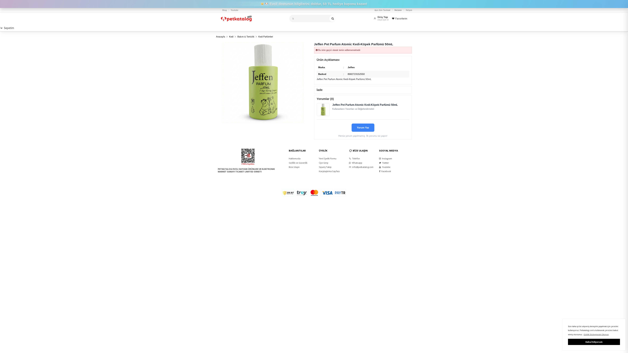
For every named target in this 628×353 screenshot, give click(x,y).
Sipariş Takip (325, 167)
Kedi (231, 36)
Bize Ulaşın (294, 167)
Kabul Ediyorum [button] (593, 341)
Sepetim (9, 28)
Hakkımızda (294, 158)
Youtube (234, 10)
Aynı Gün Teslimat (382, 10)
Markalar (398, 10)
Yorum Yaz (363, 127)
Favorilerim (401, 18)
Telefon (356, 158)
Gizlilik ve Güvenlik (298, 162)
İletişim (409, 10)
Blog (224, 10)
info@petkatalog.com (362, 167)
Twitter (385, 162)
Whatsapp (356, 162)
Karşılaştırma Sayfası (329, 171)
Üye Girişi (323, 162)
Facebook (386, 171)
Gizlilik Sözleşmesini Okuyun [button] (596, 334)
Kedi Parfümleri (265, 36)
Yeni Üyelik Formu (327, 158)
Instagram (387, 158)
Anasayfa (220, 36)
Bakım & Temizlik (245, 36)
